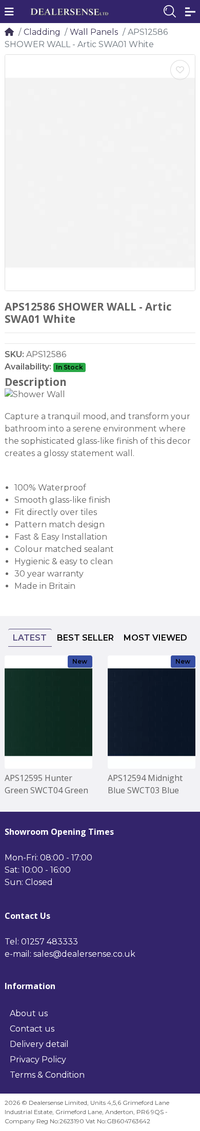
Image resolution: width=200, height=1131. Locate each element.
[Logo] (69, 12)
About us (29, 1013)
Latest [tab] (30, 638)
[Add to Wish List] (180, 70)
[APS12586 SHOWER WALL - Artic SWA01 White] (100, 172)
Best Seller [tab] (85, 638)
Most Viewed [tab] (155, 638)
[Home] (9, 32)
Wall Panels (94, 32)
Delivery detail (39, 1044)
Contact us (32, 1029)
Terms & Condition (47, 1075)
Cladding (42, 32)
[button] (9, 12)
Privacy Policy (38, 1059)
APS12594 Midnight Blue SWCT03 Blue (145, 784)
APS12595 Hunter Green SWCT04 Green (46, 784)
